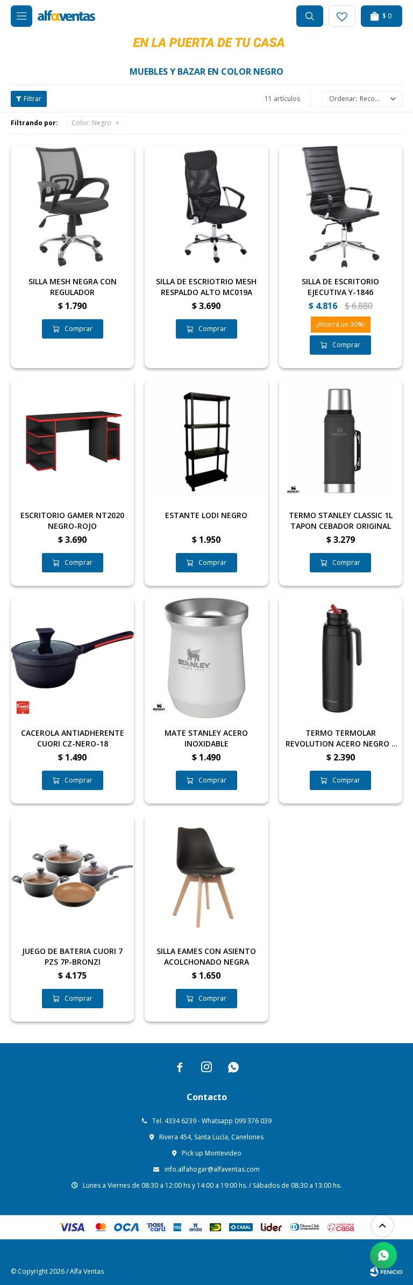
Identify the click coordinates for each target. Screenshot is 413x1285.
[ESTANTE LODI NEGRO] (206, 440)
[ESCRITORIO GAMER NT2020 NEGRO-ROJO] (72, 440)
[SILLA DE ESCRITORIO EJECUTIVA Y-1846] (340, 206)
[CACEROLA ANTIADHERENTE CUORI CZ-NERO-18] (72, 658)
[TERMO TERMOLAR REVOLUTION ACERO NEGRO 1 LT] (340, 658)
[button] (309, 16)
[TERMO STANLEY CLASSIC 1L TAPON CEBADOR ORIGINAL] (340, 440)
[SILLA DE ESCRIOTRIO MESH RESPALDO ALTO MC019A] (206, 206)
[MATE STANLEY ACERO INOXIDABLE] (206, 658)
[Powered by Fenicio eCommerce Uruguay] (386, 1272)
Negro (91, 122)
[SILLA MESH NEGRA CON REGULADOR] (72, 206)
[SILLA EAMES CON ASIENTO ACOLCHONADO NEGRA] (206, 875)
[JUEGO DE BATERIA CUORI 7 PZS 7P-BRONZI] (72, 875)
